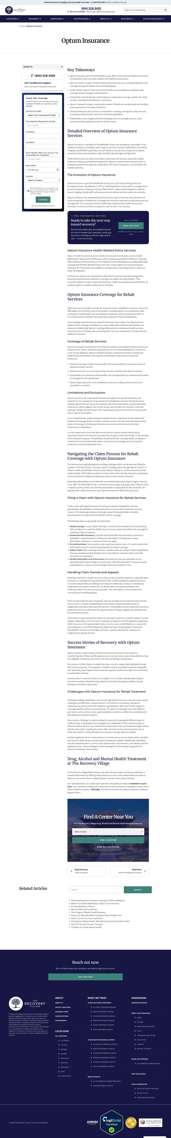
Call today (95, 789)
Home (22, 26)
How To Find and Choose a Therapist (87, 924)
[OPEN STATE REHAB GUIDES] (164, 19)
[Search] (165, 10)
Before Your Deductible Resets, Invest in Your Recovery (95, 903)
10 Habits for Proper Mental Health (86, 927)
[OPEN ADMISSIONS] (63, 19)
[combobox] (142, 10)
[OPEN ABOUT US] (111, 19)
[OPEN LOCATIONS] (18, 19)
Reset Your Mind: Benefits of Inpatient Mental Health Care (96, 915)
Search (138, 890)
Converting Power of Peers (82, 906)
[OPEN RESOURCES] (133, 19)
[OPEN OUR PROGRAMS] (90, 19)
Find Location (108, 840)
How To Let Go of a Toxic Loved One (86, 918)
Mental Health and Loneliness (84, 909)
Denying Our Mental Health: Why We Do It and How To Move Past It (100, 921)
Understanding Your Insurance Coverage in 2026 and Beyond (98, 900)
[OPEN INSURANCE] (40, 19)
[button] (62, 67)
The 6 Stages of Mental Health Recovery (88, 912)
